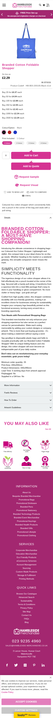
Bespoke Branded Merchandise (26, 496)
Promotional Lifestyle (26, 532)
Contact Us (27, 615)
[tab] (26, 217)
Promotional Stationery (26, 510)
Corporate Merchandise (26, 550)
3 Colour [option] (31, 143)
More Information (12, 385)
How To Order (10, 400)
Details (7, 218)
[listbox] (26, 133)
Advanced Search (26, 597)
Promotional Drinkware (26, 503)
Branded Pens (26, 507)
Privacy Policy (26, 608)
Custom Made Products (26, 572)
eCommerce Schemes (26, 561)
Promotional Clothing (26, 535)
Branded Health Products (26, 525)
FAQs (26, 619)
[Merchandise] (3, 14)
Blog (27, 622)
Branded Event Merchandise (26, 517)
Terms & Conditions (26, 604)
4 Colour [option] (43, 143)
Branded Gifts (26, 528)
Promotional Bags (26, 500)
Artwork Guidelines (12, 407)
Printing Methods (26, 579)
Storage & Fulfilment (26, 575)
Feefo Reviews (11, 393)
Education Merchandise (26, 554)
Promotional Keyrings (26, 521)
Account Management (26, 564)
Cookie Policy (7, 692)
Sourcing (27, 568)
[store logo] (22, 5)
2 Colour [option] (19, 143)
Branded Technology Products (26, 514)
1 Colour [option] (7, 143)
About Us (26, 492)
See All (48, 429)
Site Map (27, 611)
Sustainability (26, 601)
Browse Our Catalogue (26, 594)
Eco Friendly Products (26, 557)
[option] (4, 132)
